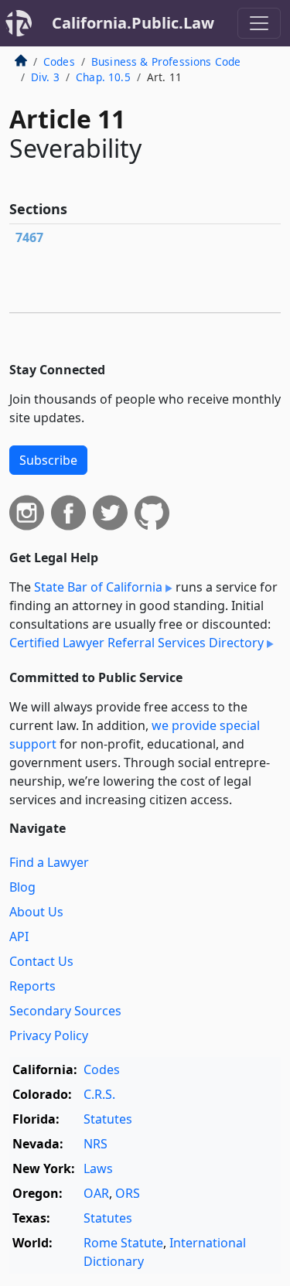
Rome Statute (123, 1242)
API (19, 936)
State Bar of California (98, 586)
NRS (95, 1143)
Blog (22, 886)
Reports (32, 985)
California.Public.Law (133, 22)
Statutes (108, 1118)
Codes (59, 61)
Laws (98, 1168)
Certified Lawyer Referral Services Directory (136, 642)
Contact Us (41, 961)
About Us (36, 911)
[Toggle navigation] (259, 23)
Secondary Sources (65, 1010)
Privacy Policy (48, 1035)
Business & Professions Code (166, 61)
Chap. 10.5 (103, 77)
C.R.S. (99, 1094)
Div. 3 (45, 77)
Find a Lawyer (49, 862)
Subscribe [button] (48, 460)
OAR (96, 1193)
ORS (127, 1193)
